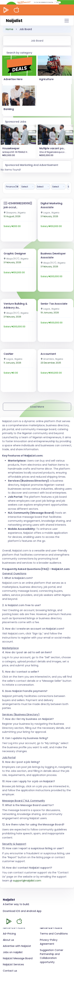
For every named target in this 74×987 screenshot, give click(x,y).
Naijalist (14, 20)
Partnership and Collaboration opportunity (50, 958)
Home (9, 29)
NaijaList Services (13, 964)
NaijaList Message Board (18, 958)
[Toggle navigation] (67, 20)
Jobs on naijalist (13, 952)
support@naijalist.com (27, 880)
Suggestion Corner (51, 950)
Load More (37, 406)
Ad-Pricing (9, 933)
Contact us (10, 970)
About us (8, 940)
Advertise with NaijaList (17, 946)
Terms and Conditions (54, 933)
